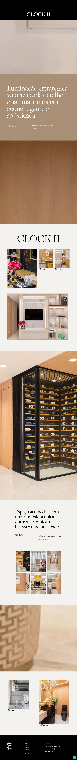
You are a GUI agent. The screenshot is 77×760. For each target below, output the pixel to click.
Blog (51, 1)
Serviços (35, 1)
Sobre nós (26, 1)
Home (18, 1)
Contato (58, 1)
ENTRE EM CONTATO (50, 751)
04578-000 (46, 744)
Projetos (43, 1)
